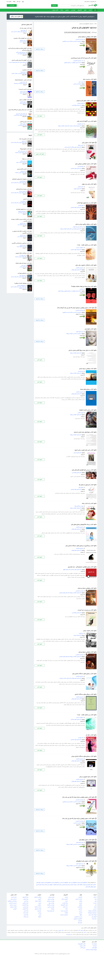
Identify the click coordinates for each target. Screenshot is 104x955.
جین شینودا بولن (80, 331)
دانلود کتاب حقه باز (91, 735)
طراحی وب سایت (64, 911)
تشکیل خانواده (52, 129)
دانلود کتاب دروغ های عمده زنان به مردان (85, 432)
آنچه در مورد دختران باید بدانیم (68, 512)
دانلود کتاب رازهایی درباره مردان (88, 369)
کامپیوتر (80, 10)
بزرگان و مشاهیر (37, 897)
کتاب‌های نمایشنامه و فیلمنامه (20, 83)
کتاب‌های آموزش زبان (22, 53)
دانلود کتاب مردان (51, 397)
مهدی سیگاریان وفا (79, 506)
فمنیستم (43, 723)
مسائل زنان (58, 129)
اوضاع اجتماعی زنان (58, 253)
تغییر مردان (64, 379)
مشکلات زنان (72, 131)
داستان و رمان (14, 899)
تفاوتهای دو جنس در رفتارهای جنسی (60, 882)
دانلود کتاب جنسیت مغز (90, 79)
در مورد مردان (49, 377)
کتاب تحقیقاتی (63, 213)
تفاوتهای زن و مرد (69, 616)
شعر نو (95, 903)
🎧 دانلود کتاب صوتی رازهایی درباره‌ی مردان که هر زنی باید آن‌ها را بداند (77, 308)
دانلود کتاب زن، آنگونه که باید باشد (87, 121)
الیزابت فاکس (81, 412)
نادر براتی (23, 141)
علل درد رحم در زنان (74, 275)
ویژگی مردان (43, 377)
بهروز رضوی (23, 30)
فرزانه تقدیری (22, 181)
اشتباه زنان (45, 512)
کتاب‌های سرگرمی (23, 288)
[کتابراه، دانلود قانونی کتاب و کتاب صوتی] (82, 45)
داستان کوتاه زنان (58, 149)
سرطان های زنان (70, 702)
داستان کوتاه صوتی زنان (41, 149)
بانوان (69, 514)
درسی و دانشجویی (78, 916)
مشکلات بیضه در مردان (77, 399)
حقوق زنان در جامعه (41, 575)
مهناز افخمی (81, 205)
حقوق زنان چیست (81, 577)
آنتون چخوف (81, 145)
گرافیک (66, 913)
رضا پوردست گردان (78, 684)
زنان (47, 109)
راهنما (14, 1)
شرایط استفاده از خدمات (91, 949)
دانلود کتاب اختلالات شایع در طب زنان (86, 265)
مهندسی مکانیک (50, 905)
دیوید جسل (81, 82)
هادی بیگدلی (22, 161)
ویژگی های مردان (89, 886)
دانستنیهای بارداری (43, 785)
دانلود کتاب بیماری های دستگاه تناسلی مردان (84, 756)
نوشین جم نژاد (22, 191)
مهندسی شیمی (51, 907)
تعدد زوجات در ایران (72, 577)
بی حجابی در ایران (56, 641)
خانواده (75, 129)
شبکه (66, 909)
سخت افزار (65, 907)
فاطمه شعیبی (80, 103)
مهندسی (73, 10)
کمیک (95, 907)
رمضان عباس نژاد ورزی (20, 113)
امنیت (66, 901)
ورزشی (39, 913)
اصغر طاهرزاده (80, 124)
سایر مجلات (25, 916)
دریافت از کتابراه (40, 49)
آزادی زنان (66, 131)
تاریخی (80, 903)
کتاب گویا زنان (50, 149)
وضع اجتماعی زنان (42, 129)
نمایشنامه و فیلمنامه (92, 913)
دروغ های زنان (77, 438)
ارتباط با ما (94, 944)
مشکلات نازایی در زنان (63, 787)
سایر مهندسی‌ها (50, 911)
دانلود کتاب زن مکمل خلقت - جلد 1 (87, 245)
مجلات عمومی (14, 73)
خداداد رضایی (22, 82)
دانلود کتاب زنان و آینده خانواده (88, 410)
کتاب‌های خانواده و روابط (63, 126)
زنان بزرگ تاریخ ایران (75, 456)
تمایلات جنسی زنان (78, 111)
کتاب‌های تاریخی (23, 41)
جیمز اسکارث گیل (21, 151)
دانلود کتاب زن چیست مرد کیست (87, 610)
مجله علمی (26, 911)
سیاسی (80, 911)
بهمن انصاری (22, 102)
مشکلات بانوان (81, 745)
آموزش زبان (94, 916)
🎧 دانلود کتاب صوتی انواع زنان (88, 840)
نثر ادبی (95, 909)
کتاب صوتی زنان (76, 149)
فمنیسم (66, 172)
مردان (44, 109)
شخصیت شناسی (77, 41)
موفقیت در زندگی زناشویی (69, 62)
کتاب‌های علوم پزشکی (76, 269)
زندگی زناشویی (70, 377)
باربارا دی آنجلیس (80, 39)
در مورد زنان (50, 660)
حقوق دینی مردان (49, 884)
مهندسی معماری (50, 901)
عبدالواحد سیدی (80, 247)
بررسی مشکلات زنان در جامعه (61, 745)
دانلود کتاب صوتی (40, 154)
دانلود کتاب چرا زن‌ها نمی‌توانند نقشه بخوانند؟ (84, 286)
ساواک (83, 641)
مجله (61, 10)
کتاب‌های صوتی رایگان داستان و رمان (19, 31)
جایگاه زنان (75, 211)
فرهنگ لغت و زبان (93, 915)
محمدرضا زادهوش (21, 211)
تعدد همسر (49, 573)
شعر (96, 901)
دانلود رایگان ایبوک (76, 273)
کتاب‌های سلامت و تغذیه (65, 678)
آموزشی (15, 909)
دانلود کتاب (39, 116)
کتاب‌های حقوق (66, 569)
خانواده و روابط (69, 333)
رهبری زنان (74, 213)
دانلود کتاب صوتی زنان (67, 149)
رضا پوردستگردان (80, 268)
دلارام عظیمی (81, 186)
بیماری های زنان (67, 273)
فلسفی (80, 913)
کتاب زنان (61, 131)
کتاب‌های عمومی (23, 93)
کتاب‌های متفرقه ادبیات (22, 246)
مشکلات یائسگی (48, 273)
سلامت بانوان (66, 275)
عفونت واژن (55, 273)
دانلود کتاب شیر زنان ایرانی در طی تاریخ (86, 450)
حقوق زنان (77, 131)
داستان (95, 897)
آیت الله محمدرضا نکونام (78, 227)
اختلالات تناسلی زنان (67, 554)
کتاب (85, 932)
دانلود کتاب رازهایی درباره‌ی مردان (87, 37)
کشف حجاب (71, 639)
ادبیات (90, 10)
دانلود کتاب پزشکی (56, 764)
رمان (96, 899)
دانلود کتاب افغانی (44, 253)
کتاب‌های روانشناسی (22, 73)
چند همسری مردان (42, 573)
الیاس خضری (22, 91)
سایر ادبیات (94, 918)
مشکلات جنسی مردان (66, 399)
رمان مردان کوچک (57, 884)
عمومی (67, 10)
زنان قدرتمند (73, 192)
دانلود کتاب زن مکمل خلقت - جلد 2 (87, 715)
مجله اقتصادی (25, 905)
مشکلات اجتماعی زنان (65, 232)
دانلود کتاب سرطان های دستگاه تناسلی (86, 694)
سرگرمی (39, 905)
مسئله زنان (57, 493)
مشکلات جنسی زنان (58, 554)
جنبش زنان (37, 172)
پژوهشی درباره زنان (67, 253)
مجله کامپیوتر (25, 897)
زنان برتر (78, 192)
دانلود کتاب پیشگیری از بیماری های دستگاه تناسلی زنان (81, 546)
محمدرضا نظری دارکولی (20, 52)
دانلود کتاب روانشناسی (59, 109)
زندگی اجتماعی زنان (76, 253)
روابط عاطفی (60, 291)
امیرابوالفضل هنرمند (21, 285)
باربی (58, 514)
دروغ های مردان (76, 357)
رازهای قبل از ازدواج (46, 514)
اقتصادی (80, 897)
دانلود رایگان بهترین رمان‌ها (21, 152)
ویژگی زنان (45, 660)
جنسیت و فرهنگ (81, 113)
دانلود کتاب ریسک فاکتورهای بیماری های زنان (84, 524)
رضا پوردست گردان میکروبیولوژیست (72, 397)
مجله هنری (26, 915)
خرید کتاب (82, 947)
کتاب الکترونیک (81, 944)
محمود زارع (81, 487)
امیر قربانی (81, 633)
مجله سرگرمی (25, 903)
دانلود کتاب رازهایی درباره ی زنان (88, 652)
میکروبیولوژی (82, 787)
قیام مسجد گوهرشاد (40, 639)
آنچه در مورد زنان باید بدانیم (54, 512)
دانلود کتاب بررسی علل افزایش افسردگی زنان (84, 470)
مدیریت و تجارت (13, 905)
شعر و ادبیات (14, 897)
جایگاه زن (38, 213)
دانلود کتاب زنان (60, 172)
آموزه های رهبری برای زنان (66, 211)
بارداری (52, 533)
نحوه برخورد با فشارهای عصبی (56, 111)
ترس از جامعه (58, 743)
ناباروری (62, 764)
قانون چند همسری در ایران (73, 575)
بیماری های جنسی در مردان (76, 766)
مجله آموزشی (25, 909)
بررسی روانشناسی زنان (45, 232)
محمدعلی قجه (22, 275)
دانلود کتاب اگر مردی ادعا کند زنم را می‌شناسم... (84, 58)
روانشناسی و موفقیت (12, 901)
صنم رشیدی (81, 371)
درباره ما (95, 946)
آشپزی (39, 899)
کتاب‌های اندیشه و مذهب (21, 162)
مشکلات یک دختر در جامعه (74, 743)
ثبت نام (18, 1)
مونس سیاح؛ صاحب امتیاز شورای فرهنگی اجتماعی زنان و (77, 32)
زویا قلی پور (23, 201)
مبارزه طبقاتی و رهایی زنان (74, 172)
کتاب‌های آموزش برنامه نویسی (20, 115)
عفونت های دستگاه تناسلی (47, 682)
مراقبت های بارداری (42, 275)
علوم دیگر (80, 922)
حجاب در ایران (73, 641)
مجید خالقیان (22, 40)
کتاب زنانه (78, 512)
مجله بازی (26, 901)
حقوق (81, 915)
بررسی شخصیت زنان (75, 232)
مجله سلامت (25, 913)
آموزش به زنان (51, 211)
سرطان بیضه (43, 397)
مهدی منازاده (22, 124)
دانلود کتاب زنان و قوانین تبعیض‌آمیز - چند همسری (82, 567)
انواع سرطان (66, 704)
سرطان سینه (49, 275)
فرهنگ (58, 213)
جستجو (54, 5)
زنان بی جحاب (63, 641)
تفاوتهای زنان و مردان (82, 882)
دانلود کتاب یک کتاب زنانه (89, 503)
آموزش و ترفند (65, 899)
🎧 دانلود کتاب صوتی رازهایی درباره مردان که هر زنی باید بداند (79, 797)
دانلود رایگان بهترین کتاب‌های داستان (19, 142)
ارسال (69, 934)
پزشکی (80, 901)
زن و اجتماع (45, 211)
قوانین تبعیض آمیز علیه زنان (60, 575)
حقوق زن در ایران (50, 575)
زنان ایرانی (79, 641)
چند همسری (65, 573)
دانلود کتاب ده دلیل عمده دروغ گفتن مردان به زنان (83, 350)
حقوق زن (71, 573)
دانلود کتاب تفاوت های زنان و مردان (87, 101)
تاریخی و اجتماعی (13, 903)
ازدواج (79, 129)
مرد (53, 377)
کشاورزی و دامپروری (78, 918)
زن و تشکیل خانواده (49, 723)
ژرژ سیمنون (22, 171)
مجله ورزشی (25, 907)
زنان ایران (55, 639)
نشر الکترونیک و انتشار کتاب (90, 1)
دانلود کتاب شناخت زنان (43, 131)
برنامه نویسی (65, 903)
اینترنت (66, 897)
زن (54, 660)
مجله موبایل (25, 899)
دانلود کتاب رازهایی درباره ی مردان (87, 588)
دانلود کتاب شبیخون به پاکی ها (88, 485)
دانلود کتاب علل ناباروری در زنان (88, 777)
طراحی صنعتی (51, 897)
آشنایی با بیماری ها (59, 397)
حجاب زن (57, 723)
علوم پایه (80, 920)
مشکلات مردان (68, 764)
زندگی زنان (51, 253)
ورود (23, 1)
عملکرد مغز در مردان (78, 884)
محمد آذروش (22, 223)
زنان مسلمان (68, 493)
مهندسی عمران (51, 899)
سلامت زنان (57, 533)
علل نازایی (70, 787)
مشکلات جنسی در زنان (58, 275)
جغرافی (80, 905)
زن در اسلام (70, 129)
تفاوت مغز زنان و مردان (45, 111)
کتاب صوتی (55, 10)
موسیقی (39, 911)
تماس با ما (9, 1)
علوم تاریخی (77, 639)
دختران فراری (53, 514)
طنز (96, 905)
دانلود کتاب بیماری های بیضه (88, 389)
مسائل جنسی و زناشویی (68, 41)
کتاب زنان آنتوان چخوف (67, 151)
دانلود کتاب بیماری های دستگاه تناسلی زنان (84, 674)
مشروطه (48, 639)
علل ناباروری (75, 787)
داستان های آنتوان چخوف (79, 151)
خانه (95, 10)
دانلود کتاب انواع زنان (91, 329)
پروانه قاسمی (81, 166)
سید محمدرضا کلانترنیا (78, 60)
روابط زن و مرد (77, 377)
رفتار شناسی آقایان (71, 379)
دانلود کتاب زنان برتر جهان (89, 184)
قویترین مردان (86, 884)
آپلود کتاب (11, 5)
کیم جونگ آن (22, 255)
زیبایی (39, 903)
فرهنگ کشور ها (52, 213)
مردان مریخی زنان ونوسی (67, 884)
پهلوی (68, 641)
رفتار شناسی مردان (59, 377)
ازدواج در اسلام (64, 129)
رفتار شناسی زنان (59, 660)
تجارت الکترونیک (64, 905)
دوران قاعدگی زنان (63, 514)
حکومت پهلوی (61, 639)
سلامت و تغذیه (38, 907)
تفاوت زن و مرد (76, 616)
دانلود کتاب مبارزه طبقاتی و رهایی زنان (86, 164)
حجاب (47, 213)
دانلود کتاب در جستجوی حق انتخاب (87, 203)
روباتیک (52, 909)
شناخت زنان (78, 62)
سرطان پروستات (65, 766)
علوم (85, 10)
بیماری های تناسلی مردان (45, 764)
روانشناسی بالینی (77, 84)
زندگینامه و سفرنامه (92, 911)
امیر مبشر (23, 265)
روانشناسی (50, 109)
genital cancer (63, 702)
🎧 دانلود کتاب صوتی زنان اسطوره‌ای (86, 861)
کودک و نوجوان (38, 909)
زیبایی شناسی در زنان (55, 232)
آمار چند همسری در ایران (57, 573)
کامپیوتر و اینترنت (64, 915)
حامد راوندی (81, 737)
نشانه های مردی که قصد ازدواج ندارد (46, 745)
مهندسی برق (51, 903)
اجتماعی (69, 213)
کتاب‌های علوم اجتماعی (76, 168)
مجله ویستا (23, 72)
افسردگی (78, 476)
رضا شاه (66, 639)
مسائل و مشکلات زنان (54, 131)
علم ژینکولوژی (69, 533)
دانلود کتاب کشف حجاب (90, 631)
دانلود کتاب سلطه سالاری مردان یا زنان (86, 224)
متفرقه (39, 916)
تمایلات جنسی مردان (68, 111)
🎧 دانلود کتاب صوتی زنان (89, 143)
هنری (40, 915)
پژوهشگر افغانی (67, 723)
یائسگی (43, 533)
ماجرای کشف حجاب (47, 641)
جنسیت (37, 111)
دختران (71, 476)
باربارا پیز (82, 289)
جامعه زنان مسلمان (76, 493)
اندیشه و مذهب (78, 899)
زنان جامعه (63, 493)
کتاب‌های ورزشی (23, 266)
